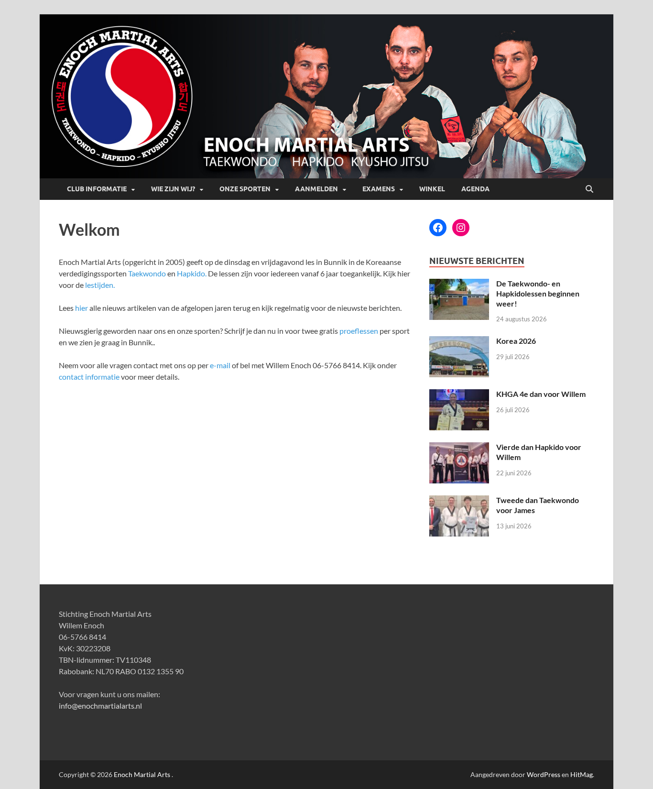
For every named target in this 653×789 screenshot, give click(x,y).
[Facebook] (437, 227)
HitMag (581, 774)
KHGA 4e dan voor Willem (541, 393)
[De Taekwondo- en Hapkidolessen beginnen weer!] (459, 284)
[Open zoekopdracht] (589, 189)
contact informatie (89, 376)
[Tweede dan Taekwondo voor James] (459, 500)
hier (81, 307)
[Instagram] (460, 227)
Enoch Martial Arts (142, 774)
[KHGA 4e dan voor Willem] (459, 394)
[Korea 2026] (459, 341)
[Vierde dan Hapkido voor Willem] (459, 447)
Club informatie (97, 189)
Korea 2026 (516, 340)
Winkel (432, 189)
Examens (378, 189)
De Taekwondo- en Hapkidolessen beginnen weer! (537, 293)
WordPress (543, 774)
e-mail (220, 365)
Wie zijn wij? (173, 189)
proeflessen (358, 330)
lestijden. (100, 284)
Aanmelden (316, 189)
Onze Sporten (245, 189)
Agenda (475, 189)
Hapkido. (192, 273)
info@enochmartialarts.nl (100, 705)
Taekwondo (147, 273)
